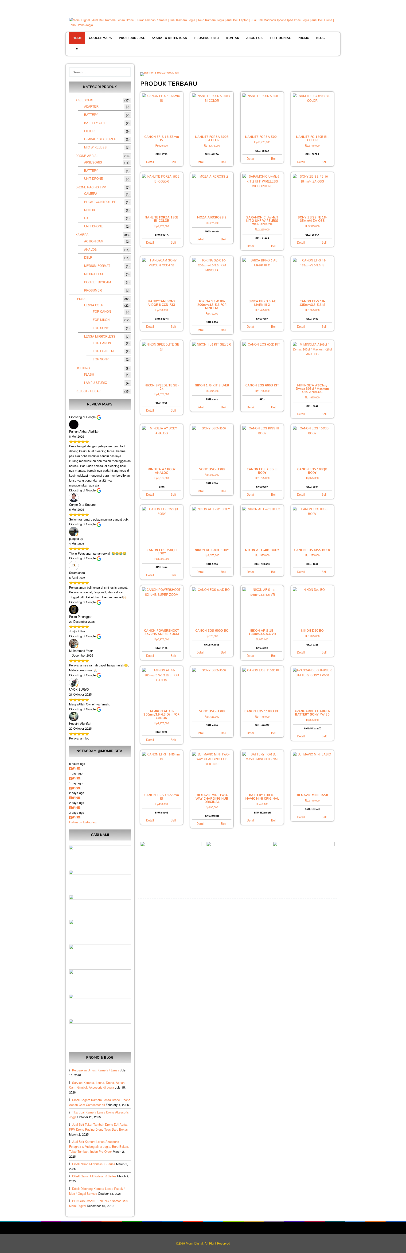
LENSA (80, 298)
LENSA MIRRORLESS (99, 336)
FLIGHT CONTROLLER (100, 201)
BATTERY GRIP (95, 123)
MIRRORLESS (94, 274)
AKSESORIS (84, 100)
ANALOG (90, 249)
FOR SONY (101, 328)
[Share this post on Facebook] (70, 768)
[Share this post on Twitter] (73, 768)
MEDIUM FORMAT (97, 265)
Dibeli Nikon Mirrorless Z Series (93, 1164)
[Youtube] (334, 4)
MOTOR (89, 210)
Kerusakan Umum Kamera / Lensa (95, 1070)
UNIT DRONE (93, 178)
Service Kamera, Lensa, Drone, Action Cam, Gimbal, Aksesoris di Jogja (97, 1085)
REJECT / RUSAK (88, 391)
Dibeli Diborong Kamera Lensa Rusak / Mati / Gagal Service (97, 1191)
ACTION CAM (93, 241)
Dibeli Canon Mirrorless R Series (94, 1176)
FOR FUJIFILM (103, 351)
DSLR (88, 257)
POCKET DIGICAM (97, 282)
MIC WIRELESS (95, 147)
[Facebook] (315, 4)
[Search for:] (100, 72)
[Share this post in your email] (78, 768)
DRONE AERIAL (86, 155)
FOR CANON (102, 311)
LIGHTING (82, 368)
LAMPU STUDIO (95, 382)
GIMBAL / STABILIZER (100, 139)
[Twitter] (322, 4)
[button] (145, 74)
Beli (173, 162)
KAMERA (82, 234)
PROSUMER (93, 290)
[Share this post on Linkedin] (76, 768)
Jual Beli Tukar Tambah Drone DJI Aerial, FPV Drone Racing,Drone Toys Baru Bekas (98, 1127)
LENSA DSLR (93, 305)
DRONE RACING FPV (90, 187)
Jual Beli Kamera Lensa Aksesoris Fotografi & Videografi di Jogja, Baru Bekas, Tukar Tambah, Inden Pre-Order (99, 1146)
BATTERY (91, 114)
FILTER (89, 131)
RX (86, 218)
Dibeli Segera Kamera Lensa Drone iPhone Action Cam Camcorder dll (99, 1102)
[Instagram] (328, 4)
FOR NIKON (101, 319)
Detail (150, 162)
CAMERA (90, 193)
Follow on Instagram (83, 822)
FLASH (89, 374)
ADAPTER (91, 106)
